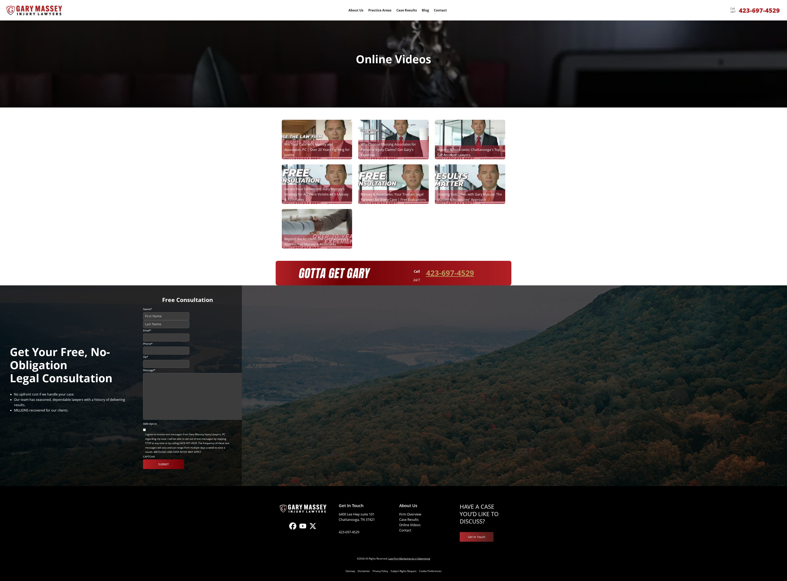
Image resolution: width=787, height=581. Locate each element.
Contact (405, 530)
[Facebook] (292, 529)
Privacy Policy (380, 571)
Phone (147, 344)
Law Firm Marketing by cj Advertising (409, 558)
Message (149, 370)
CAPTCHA (149, 456)
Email (147, 330)
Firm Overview (410, 514)
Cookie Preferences (430, 571)
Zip (145, 357)
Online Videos (410, 525)
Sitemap (350, 571)
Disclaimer (364, 571)
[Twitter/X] (312, 529)
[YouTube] (302, 529)
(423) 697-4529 (188, 443)
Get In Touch (476, 537)
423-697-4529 (450, 273)
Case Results (409, 519)
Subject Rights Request (403, 571)
